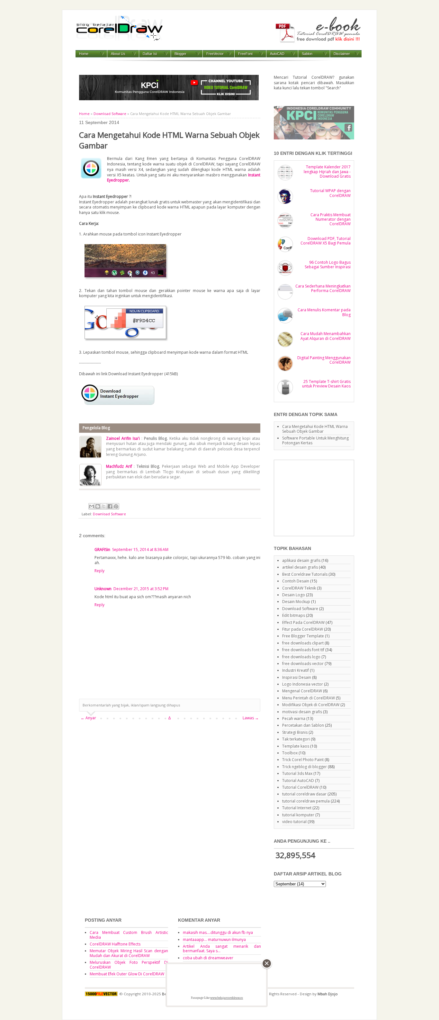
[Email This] (91, 506)
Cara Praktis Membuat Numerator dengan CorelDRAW (330, 219)
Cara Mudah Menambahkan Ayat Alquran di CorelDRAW (325, 336)
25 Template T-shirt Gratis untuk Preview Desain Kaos (326, 384)
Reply (99, 570)
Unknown (103, 588)
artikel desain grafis (300, 567)
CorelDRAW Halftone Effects (115, 944)
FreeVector (215, 54)
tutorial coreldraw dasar (304, 794)
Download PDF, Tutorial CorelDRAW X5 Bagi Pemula (325, 241)
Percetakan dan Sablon (303, 725)
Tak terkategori (296, 739)
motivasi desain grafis (302, 711)
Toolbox (290, 753)
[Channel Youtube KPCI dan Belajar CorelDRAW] (169, 99)
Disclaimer (342, 54)
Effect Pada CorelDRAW (303, 622)
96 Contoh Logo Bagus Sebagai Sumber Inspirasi (328, 265)
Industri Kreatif (295, 670)
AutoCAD (277, 54)
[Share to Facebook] (110, 506)
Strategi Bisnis (295, 732)
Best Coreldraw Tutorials (304, 574)
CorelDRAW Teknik (299, 588)
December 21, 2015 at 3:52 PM (140, 588)
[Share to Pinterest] (116, 506)
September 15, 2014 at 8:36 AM (140, 549)
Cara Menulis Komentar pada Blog (324, 312)
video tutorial (294, 821)
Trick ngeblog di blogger (304, 766)
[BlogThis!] (97, 506)
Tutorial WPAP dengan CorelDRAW (330, 193)
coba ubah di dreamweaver (208, 958)
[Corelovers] (314, 138)
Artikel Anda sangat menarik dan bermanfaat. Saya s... (222, 948)
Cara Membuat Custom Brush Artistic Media (129, 935)
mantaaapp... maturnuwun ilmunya (214, 939)
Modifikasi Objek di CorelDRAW (310, 704)
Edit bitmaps (293, 615)
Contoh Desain (295, 581)
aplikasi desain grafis (301, 560)
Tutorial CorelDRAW (300, 787)
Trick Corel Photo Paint (303, 759)
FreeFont (245, 54)
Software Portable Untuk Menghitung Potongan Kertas (315, 440)
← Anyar (88, 718)
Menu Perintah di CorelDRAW (308, 698)
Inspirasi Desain (296, 677)
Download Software (110, 113)
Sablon (307, 54)
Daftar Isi (150, 54)
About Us (118, 54)
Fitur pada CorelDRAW (302, 629)
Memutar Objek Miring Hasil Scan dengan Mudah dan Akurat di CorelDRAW (129, 953)
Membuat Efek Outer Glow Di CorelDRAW (127, 974)
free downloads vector (303, 663)
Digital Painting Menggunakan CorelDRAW (324, 360)
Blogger (180, 54)
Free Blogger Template (303, 636)
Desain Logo (293, 595)
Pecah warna (293, 718)
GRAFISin (102, 549)
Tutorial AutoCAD (298, 780)
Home (83, 54)
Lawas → (251, 718)
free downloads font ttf (303, 649)
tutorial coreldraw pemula (306, 801)
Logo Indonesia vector (302, 684)
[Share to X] (104, 506)
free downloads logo (301, 657)
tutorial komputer (298, 815)
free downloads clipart (303, 643)
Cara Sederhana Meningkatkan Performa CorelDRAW (323, 288)
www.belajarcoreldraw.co (226, 998)
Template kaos (295, 746)
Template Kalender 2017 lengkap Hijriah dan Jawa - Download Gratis (327, 171)
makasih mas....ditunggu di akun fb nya (218, 932)
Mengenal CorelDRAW (302, 691)
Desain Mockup (296, 601)
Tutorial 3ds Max (297, 773)
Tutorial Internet (296, 808)
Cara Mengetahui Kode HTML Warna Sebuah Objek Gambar (315, 429)
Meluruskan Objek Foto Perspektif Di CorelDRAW (129, 965)
